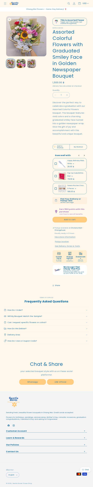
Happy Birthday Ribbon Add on (76, 161)
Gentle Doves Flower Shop (22, 483)
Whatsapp (32, 382)
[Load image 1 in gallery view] (10, 63)
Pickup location (62, 241)
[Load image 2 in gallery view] (21, 63)
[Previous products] (79, 155)
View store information (65, 237)
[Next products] (84, 155)
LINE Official (60, 382)
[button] (5, 3)
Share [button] (57, 285)
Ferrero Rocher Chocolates (76, 185)
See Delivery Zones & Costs (67, 246)
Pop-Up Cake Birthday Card (76, 173)
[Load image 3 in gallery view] (31, 63)
